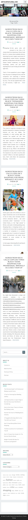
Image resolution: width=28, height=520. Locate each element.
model (23, 485)
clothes (18, 475)
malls (19, 485)
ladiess (10, 484)
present (16, 487)
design (11, 477)
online (12, 487)
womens (8, 495)
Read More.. (12, 159)
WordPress (19, 516)
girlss (18, 480)
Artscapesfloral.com (9, 2)
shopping (7, 490)
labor (7, 484)
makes (16, 484)
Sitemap (6, 375)
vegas (4, 495)
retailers (20, 487)
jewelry (4, 485)
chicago (13, 475)
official (8, 487)
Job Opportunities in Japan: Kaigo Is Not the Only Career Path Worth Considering (13, 402)
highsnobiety (5, 482)
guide (21, 480)
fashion (9, 479)
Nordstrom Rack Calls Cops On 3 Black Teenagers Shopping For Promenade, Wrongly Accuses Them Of (14, 34)
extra (4, 480)
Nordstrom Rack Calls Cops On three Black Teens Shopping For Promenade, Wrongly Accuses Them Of (14, 263)
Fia (20, 42)
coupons (4, 477)
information (15, 482)
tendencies (13, 493)
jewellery (20, 482)
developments (20, 477)
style (22, 490)
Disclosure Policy (8, 372)
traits (19, 493)
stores (20, 490)
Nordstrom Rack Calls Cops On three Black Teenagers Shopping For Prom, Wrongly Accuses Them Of (14, 102)
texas (16, 493)
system (9, 493)
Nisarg (14, 518)
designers (15, 477)
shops (13, 490)
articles (4, 474)
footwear (15, 480)
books (10, 474)
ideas (10, 482)
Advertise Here (8, 368)
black (7, 474)
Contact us (7, 365)
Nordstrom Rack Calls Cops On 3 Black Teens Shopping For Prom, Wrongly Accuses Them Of (14, 176)
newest (4, 487)
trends (22, 493)
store (16, 490)
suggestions (5, 493)
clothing (22, 475)
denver (7, 477)
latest (13, 485)
